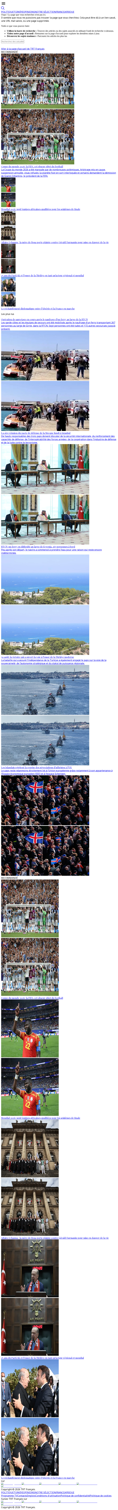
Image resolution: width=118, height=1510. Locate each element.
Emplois (31, 1495)
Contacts (22, 1495)
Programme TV (9, 1495)
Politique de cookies (101, 1495)
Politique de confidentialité (75, 1495)
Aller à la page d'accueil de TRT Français (22, 48)
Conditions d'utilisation (48, 1495)
